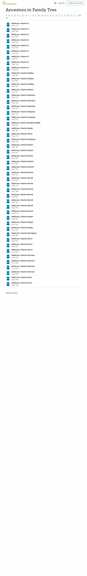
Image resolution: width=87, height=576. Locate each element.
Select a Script (11, 293)
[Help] (55, 3)
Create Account (75, 3)
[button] (43, 24)
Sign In (61, 3)
